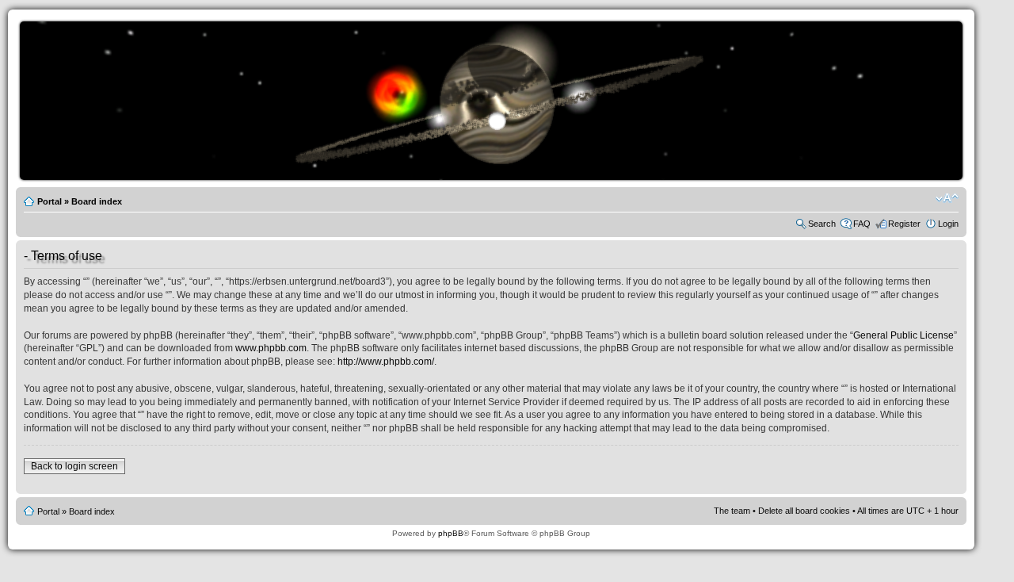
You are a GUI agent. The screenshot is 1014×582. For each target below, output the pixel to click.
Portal (49, 201)
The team (732, 510)
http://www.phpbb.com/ (385, 361)
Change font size (947, 198)
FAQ (862, 223)
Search (822, 223)
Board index (96, 201)
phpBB (450, 533)
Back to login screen (74, 466)
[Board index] (495, 177)
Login (948, 223)
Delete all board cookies (804, 510)
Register (904, 223)
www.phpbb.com (271, 348)
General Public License (903, 335)
